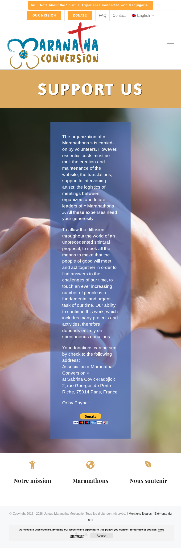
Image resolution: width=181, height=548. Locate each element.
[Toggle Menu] (170, 45)
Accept (101, 535)
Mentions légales (140, 513)
